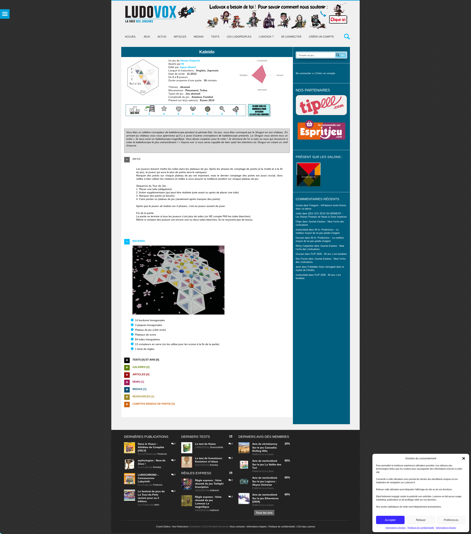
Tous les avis (264, 512)
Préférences (451, 519)
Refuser (421, 519)
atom (156, 504)
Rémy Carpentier (305, 246)
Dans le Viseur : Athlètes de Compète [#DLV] (151, 447)
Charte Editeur (163, 526)
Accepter (390, 519)
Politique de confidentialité (421, 527)
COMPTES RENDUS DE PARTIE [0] (153, 403)
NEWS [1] (138, 381)
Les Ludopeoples (239, 36)
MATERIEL (139, 240)
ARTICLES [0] (140, 374)
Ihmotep (157, 467)
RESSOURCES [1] (143, 396)
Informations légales (395, 527)
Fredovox (162, 454)
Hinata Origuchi (190, 60)
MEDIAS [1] (139, 389)
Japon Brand (188, 67)
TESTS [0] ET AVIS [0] (145, 359)
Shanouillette (216, 447)
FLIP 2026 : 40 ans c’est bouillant (329, 254)
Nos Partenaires (180, 526)
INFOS (136, 158)
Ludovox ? (266, 36)
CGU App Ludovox (306, 526)
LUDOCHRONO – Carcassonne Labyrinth (148, 478)
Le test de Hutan (205, 443)
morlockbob (269, 460)
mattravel (214, 490)
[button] (463, 458)
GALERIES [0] (141, 367)
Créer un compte (321, 36)
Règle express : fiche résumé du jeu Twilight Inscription (209, 483)
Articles (180, 36)
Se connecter (291, 36)
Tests (215, 36)
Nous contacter (237, 526)
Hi (182, 63)
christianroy (269, 443)
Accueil (130, 36)
